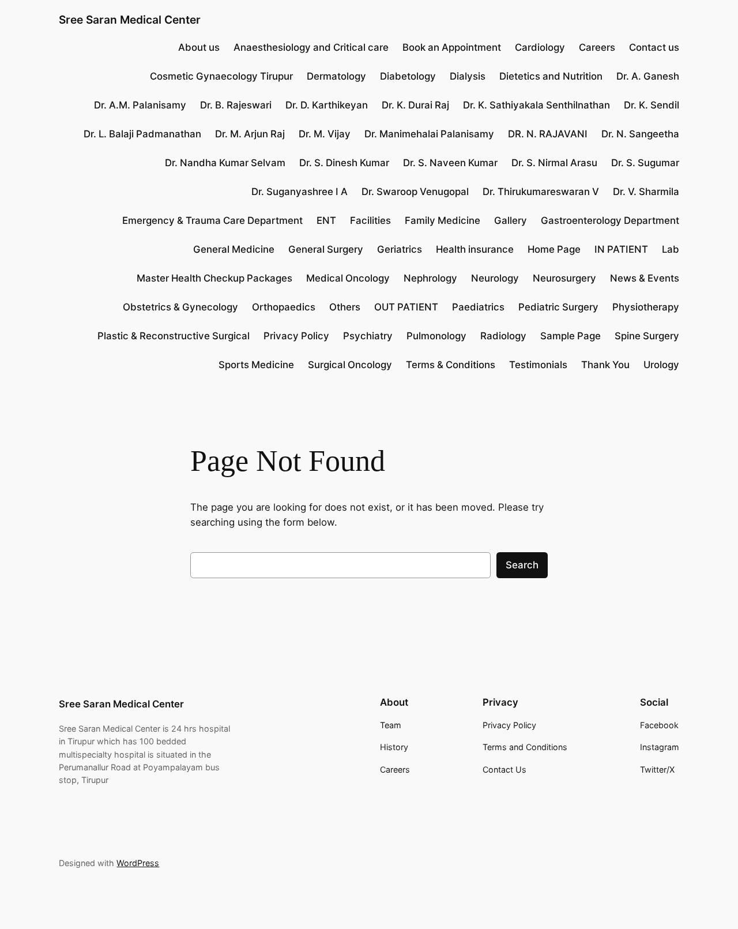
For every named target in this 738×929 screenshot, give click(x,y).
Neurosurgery (564, 278)
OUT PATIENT (406, 307)
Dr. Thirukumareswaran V (541, 191)
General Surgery (325, 249)
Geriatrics (399, 249)
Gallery (510, 220)
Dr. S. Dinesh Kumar (344, 162)
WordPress (137, 863)
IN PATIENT (621, 249)
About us (199, 47)
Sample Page (570, 336)
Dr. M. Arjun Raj (250, 134)
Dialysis (467, 76)
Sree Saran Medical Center (130, 20)
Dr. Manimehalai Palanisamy (429, 134)
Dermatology (336, 76)
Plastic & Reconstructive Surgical (173, 336)
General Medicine (233, 249)
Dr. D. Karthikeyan (326, 105)
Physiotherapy (645, 307)
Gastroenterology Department (610, 220)
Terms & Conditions (450, 364)
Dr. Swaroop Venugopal (415, 191)
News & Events (644, 278)
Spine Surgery (647, 336)
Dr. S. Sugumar (645, 162)
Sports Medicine (256, 364)
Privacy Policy (296, 336)
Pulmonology (436, 336)
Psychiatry (368, 336)
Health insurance (475, 249)
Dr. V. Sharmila (646, 191)
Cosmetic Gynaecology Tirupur (221, 76)
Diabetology (408, 76)
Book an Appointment (451, 47)
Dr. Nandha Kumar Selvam (225, 162)
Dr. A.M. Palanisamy (140, 105)
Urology (661, 364)
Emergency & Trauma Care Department (212, 220)
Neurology (495, 278)
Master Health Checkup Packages (214, 278)
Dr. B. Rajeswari (236, 105)
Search (522, 565)
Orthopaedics (283, 307)
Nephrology (430, 278)
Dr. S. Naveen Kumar (450, 162)
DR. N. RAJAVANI (548, 134)
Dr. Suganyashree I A (299, 191)
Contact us (654, 47)
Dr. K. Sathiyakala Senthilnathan (536, 105)
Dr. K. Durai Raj (415, 105)
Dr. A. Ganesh (647, 76)
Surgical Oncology (350, 364)
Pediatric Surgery (558, 307)
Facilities (370, 220)
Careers (597, 47)
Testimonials (538, 364)
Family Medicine (442, 220)
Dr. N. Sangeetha (640, 134)
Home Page (554, 249)
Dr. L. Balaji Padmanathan (142, 134)
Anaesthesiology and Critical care (311, 47)
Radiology (503, 336)
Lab (670, 249)
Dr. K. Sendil (651, 105)
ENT (326, 220)
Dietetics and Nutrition (551, 76)
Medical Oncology (348, 278)
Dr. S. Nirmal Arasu (554, 162)
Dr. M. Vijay (325, 134)
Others (344, 307)
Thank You (605, 364)
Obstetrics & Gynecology (180, 307)
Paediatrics (478, 307)
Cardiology (540, 47)
